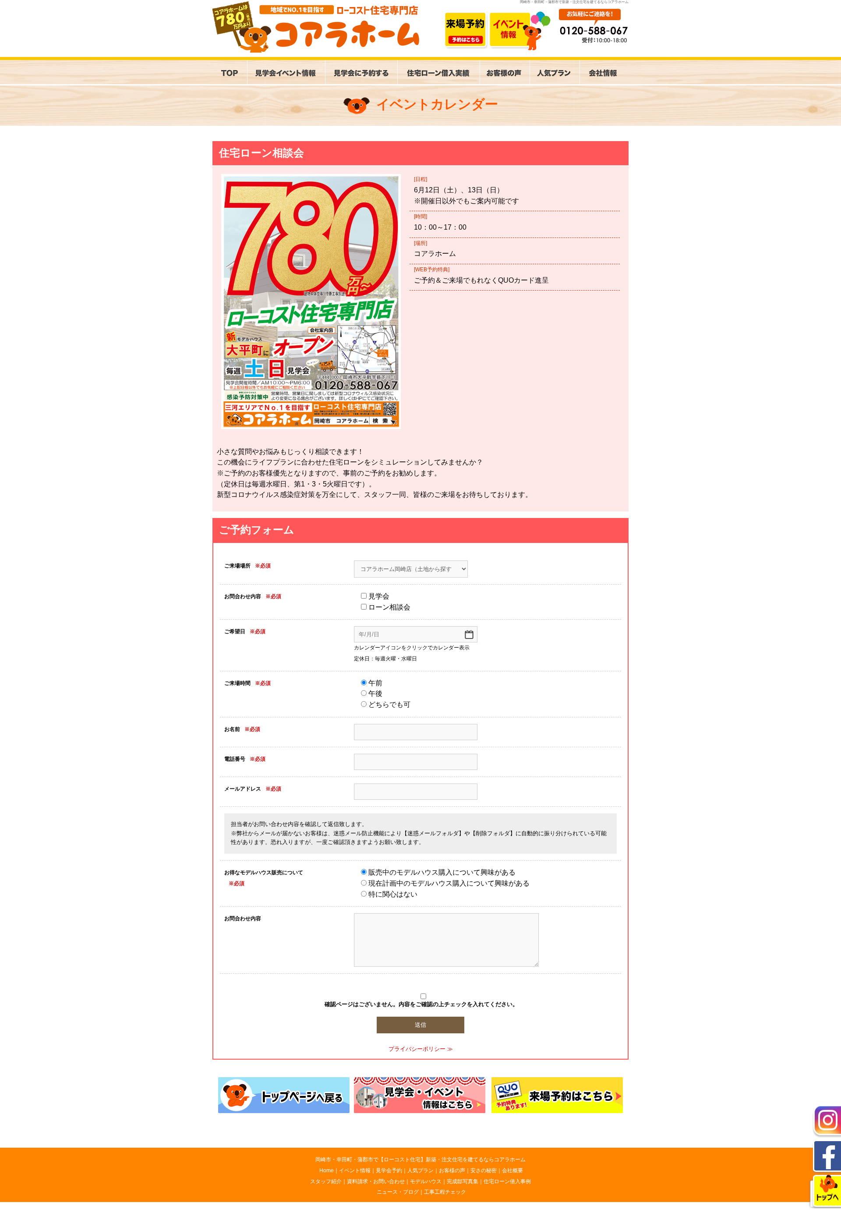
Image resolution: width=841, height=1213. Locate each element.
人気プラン (420, 1170)
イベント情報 (355, 1170)
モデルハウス (426, 1181)
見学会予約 (389, 1170)
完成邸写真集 (462, 1181)
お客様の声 (452, 1170)
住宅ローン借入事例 (507, 1181)
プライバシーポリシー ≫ (421, 1049)
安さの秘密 (483, 1170)
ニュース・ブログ (398, 1192)
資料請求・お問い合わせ (376, 1181)
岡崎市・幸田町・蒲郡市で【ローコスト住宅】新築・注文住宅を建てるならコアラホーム (420, 1159)
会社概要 (512, 1170)
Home (326, 1170)
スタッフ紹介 (326, 1181)
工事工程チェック (445, 1192)
